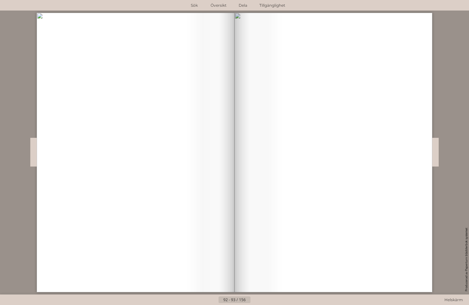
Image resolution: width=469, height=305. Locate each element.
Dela (243, 5)
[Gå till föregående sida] (213, 300)
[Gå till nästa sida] (255, 300)
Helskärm (453, 299)
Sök (194, 5)
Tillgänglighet (272, 5)
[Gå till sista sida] (266, 300)
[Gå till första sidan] (203, 300)
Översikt (219, 5)
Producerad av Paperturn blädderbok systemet (466, 259)
